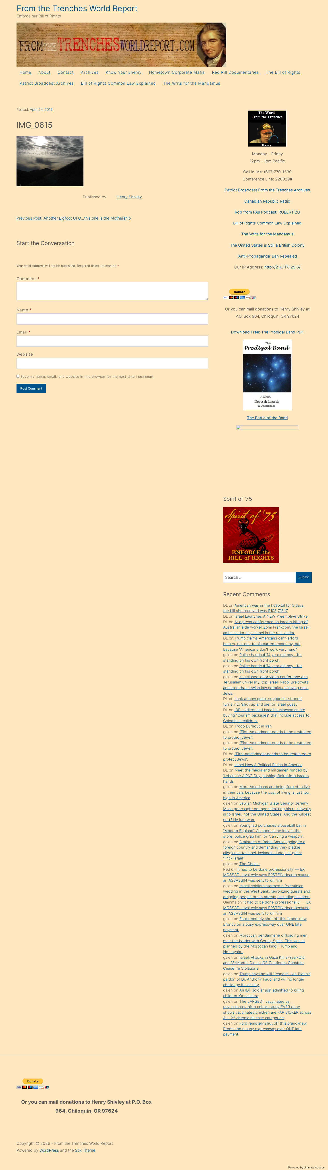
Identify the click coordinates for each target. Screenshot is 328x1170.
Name (22, 310)
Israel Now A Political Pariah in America (268, 765)
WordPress (49, 1150)
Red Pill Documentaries (235, 72)
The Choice (249, 864)
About (44, 72)
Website (25, 354)
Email (22, 332)
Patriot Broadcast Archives (47, 83)
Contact (66, 72)
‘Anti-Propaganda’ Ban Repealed (267, 256)
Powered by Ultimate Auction (306, 1167)
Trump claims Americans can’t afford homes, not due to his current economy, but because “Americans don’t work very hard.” (262, 643)
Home (25, 72)
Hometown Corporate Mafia (177, 72)
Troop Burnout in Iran (253, 726)
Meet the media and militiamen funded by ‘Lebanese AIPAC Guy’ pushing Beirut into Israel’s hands (266, 775)
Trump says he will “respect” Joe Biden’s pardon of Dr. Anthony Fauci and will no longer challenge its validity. (266, 979)
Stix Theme (85, 1150)
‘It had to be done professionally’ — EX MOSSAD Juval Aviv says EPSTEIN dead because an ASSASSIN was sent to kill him (266, 875)
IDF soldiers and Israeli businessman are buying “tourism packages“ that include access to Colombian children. (266, 715)
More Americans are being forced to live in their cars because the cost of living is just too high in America (266, 792)
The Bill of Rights (283, 72)
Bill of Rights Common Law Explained (118, 83)
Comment (28, 278)
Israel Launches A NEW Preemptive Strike (271, 616)
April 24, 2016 (41, 109)
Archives (90, 72)
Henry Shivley (129, 197)
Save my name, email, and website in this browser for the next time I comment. (88, 376)
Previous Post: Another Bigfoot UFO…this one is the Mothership (74, 218)
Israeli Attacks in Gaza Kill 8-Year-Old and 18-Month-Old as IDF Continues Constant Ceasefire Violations (264, 963)
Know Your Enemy (124, 72)
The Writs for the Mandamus (191, 83)
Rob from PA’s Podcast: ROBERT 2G (267, 212)
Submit (304, 577)
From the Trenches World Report (77, 8)
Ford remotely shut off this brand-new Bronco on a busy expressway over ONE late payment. (265, 924)
